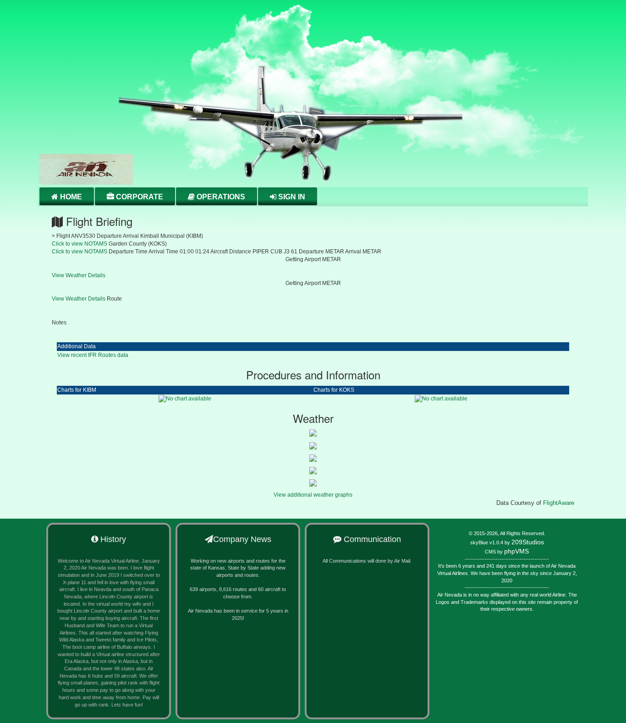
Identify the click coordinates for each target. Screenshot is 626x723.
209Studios (527, 542)
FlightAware (558, 502)
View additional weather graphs (313, 495)
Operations (220, 197)
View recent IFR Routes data (92, 355)
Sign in (290, 197)
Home (70, 197)
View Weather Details (78, 275)
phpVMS (516, 551)
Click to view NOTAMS (79, 244)
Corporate (138, 197)
